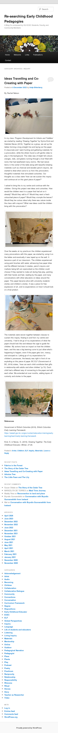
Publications (38, 54)
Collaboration (10, 588)
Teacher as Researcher (14, 694)
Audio (7, 579)
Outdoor (8, 647)
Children (20, 450)
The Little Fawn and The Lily (16, 477)
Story (6, 692)
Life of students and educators (17, 629)
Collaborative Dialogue (14, 591)
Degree (7, 606)
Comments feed (11, 714)
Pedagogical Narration (14, 650)
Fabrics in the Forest (13, 465)
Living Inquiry (10, 635)
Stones (7, 688)
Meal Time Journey (37, 490)
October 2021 (10, 536)
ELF (26, 450)
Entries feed (9, 711)
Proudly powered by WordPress (29, 728)
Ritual (6, 685)
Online (7, 644)
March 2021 (9, 551)
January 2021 (10, 557)
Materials (39, 450)
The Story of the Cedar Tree (16, 468)
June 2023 (8, 518)
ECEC (6, 614)
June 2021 (8, 542)
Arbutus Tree (9, 474)
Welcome (17, 54)
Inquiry (31, 450)
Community (9, 594)
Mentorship (9, 641)
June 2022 (8, 527)
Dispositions (9, 608)
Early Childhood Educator (15, 611)
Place (6, 656)
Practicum (8, 671)
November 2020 (11, 563)
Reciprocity (9, 674)
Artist (14, 450)
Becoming (8, 582)
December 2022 (11, 521)
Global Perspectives (13, 620)
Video (6, 697)
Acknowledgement (12, 573)
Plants (7, 659)
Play (6, 662)
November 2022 (11, 524)
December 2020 (11, 560)
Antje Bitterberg (35, 87)
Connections (9, 597)
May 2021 (8, 545)
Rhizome (8, 683)
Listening (8, 632)
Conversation (10, 600)
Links (27, 54)
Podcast (7, 665)
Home (7, 54)
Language (8, 626)
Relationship (9, 677)
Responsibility (10, 680)
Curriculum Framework (14, 603)
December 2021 (11, 530)
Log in (7, 708)
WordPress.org (10, 717)
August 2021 (9, 539)
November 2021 (11, 533)
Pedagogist (9, 653)
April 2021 (8, 548)
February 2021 (10, 554)
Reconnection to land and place (31, 493)
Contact (8, 60)
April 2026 (8, 515)
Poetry (7, 668)
